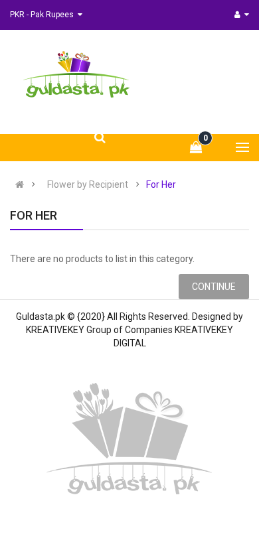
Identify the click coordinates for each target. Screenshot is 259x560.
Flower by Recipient (87, 184)
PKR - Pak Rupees (44, 14)
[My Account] (241, 14)
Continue (214, 286)
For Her (161, 184)
